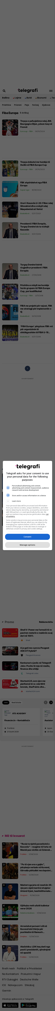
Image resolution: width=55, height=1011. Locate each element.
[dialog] (27, 505)
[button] (27, 501)
